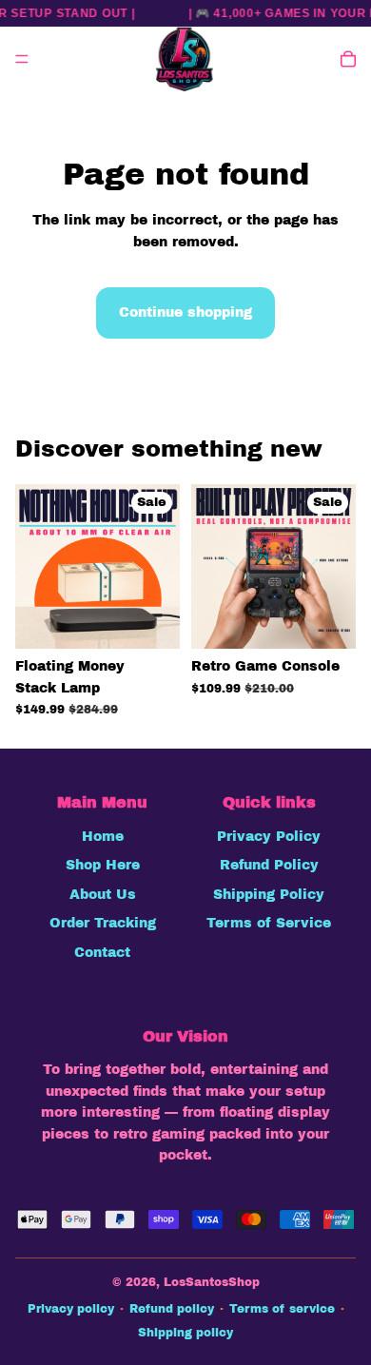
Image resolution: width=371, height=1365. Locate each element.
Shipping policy (185, 1332)
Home (103, 836)
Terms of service (282, 1309)
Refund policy (171, 1309)
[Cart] (348, 59)
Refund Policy (269, 865)
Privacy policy (71, 1309)
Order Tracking (102, 923)
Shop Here (103, 865)
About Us (102, 894)
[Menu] (22, 59)
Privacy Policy (269, 836)
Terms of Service (268, 923)
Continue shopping (185, 312)
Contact (102, 953)
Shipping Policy (268, 894)
